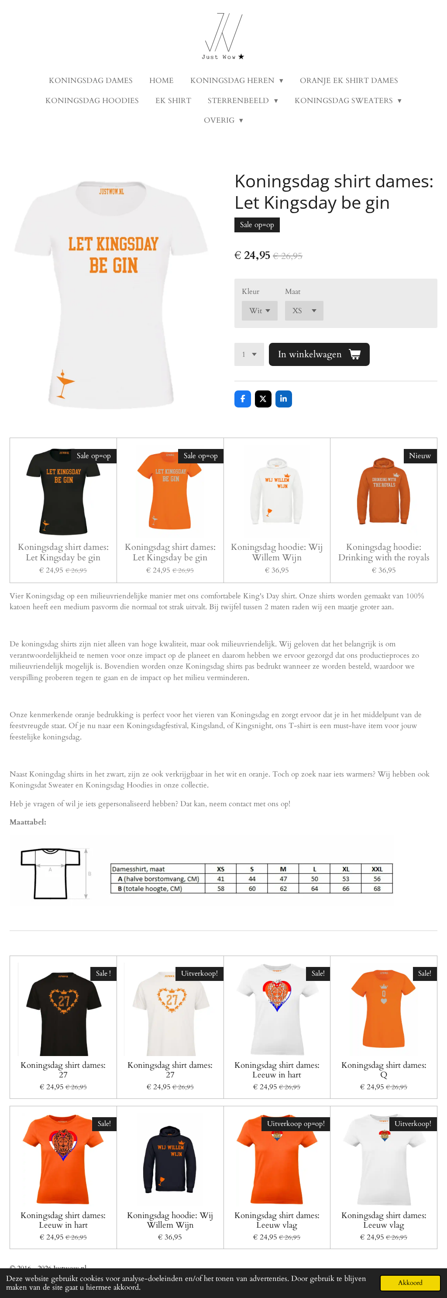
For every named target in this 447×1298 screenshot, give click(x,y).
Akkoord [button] (410, 1283)
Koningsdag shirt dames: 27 (63, 1070)
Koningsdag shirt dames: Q (383, 1070)
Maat (292, 292)
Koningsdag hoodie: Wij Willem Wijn (277, 552)
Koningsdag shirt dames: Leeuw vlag (277, 1220)
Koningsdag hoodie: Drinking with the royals (384, 552)
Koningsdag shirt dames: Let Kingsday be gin (63, 552)
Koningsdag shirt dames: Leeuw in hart (277, 1070)
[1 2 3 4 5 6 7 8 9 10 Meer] (249, 354)
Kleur (250, 292)
